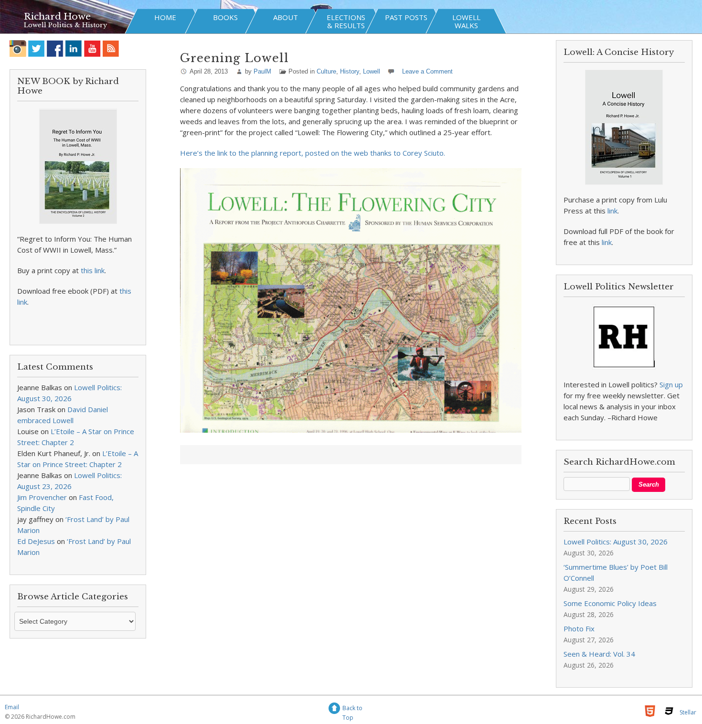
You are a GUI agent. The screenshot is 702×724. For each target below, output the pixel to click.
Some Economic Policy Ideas (610, 603)
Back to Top (352, 709)
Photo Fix (579, 628)
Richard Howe (57, 16)
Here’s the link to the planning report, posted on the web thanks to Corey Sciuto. (312, 153)
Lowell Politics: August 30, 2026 (616, 541)
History (349, 71)
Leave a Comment (427, 71)
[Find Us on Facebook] (55, 48)
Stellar (688, 712)
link (612, 210)
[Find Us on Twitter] (36, 48)
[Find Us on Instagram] (18, 48)
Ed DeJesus (36, 541)
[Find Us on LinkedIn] (73, 48)
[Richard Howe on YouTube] (92, 48)
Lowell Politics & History (65, 25)
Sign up (671, 384)
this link (93, 270)
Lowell (371, 71)
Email (12, 707)
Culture (326, 71)
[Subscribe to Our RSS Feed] (111, 48)
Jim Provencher (42, 497)
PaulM (262, 71)
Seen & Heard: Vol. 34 (599, 654)
